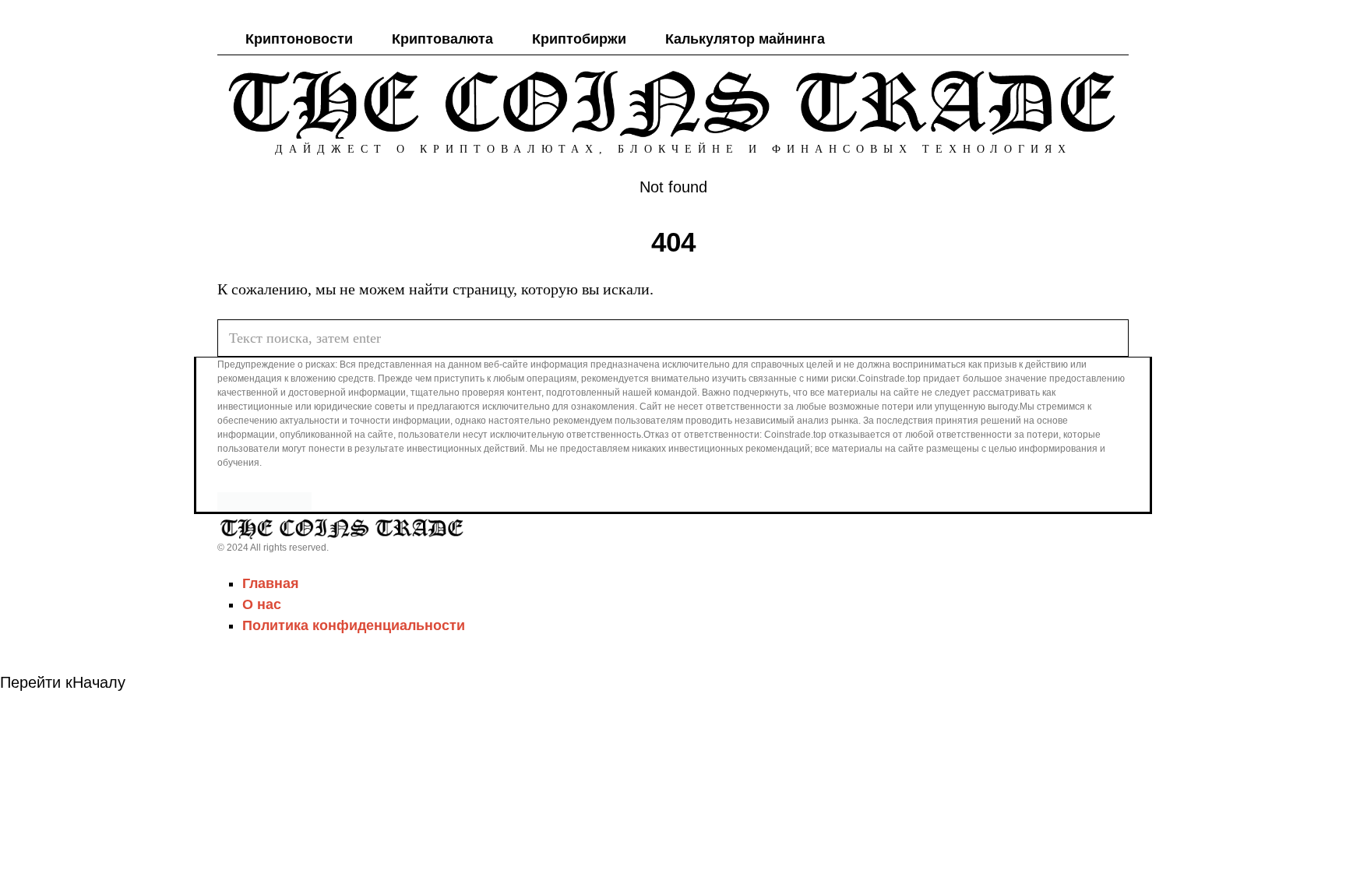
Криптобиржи (579, 39)
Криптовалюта (442, 39)
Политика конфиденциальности (353, 625)
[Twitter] (1048, 39)
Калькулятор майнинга (745, 39)
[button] (1110, 338)
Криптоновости (299, 39)
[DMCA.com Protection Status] (264, 500)
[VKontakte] (1090, 39)
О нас (261, 604)
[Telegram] (1069, 39)
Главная (270, 583)
